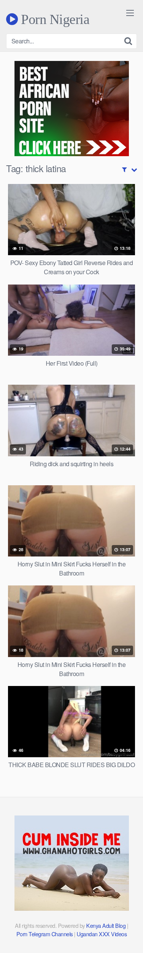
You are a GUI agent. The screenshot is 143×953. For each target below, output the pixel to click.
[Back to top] (130, 936)
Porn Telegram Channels (45, 934)
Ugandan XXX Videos (102, 934)
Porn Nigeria (53, 19)
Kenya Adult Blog (105, 925)
